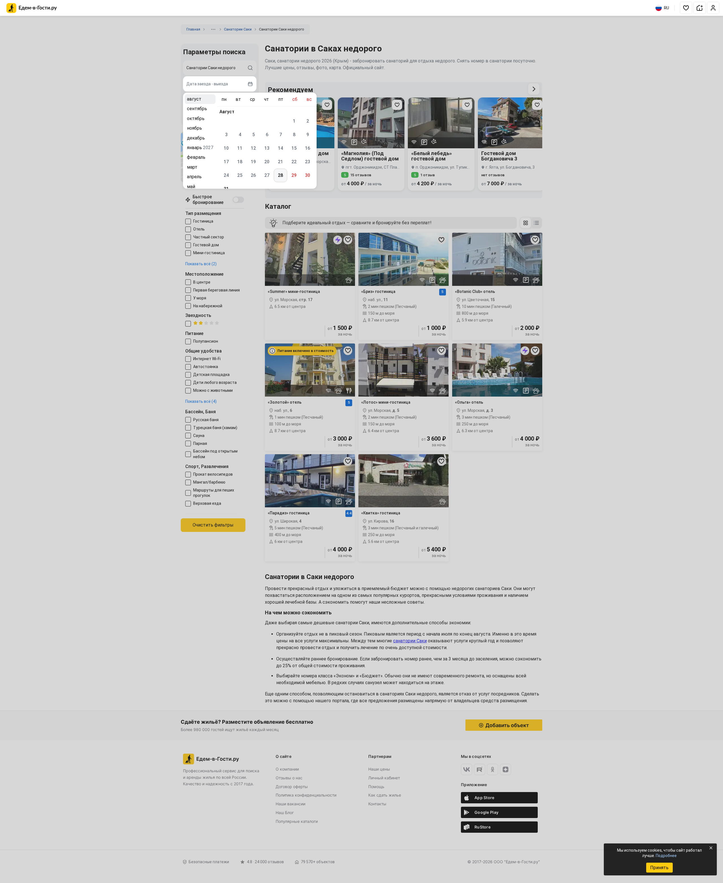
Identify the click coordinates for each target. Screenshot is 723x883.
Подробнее (666, 855)
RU (666, 7)
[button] (686, 8)
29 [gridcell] (294, 175)
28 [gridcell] (280, 175)
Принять (659, 867)
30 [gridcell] (307, 175)
